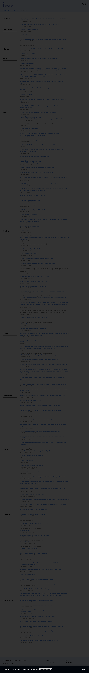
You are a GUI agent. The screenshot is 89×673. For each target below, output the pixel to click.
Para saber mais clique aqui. (45, 669)
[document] (44, 336)
